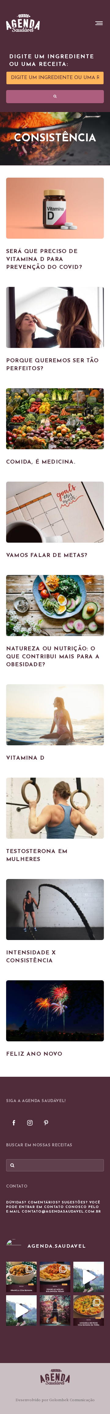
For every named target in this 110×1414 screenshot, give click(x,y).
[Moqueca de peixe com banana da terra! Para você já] (88, 1310)
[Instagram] (30, 1122)
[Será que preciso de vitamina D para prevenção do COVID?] (55, 208)
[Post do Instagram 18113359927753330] (21, 1310)
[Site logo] (23, 23)
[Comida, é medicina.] (55, 418)
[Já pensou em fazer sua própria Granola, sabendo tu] (21, 1277)
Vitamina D (25, 758)
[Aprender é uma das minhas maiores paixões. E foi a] (55, 1310)
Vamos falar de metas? (46, 556)
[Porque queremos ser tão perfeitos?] (55, 317)
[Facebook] (13, 1122)
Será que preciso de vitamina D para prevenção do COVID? (44, 259)
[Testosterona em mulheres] (55, 808)
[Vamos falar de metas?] (55, 512)
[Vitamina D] (55, 714)
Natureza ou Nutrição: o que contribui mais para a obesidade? (53, 657)
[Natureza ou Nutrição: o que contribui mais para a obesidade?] (55, 605)
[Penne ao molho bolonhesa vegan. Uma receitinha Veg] (55, 1277)
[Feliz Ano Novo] (55, 1010)
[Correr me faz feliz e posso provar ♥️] (88, 1277)
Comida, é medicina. (40, 462)
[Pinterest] (46, 1122)
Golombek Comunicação (72, 1400)
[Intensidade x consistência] (55, 909)
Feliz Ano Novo (34, 1054)
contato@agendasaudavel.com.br (61, 1211)
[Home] (55, 1377)
